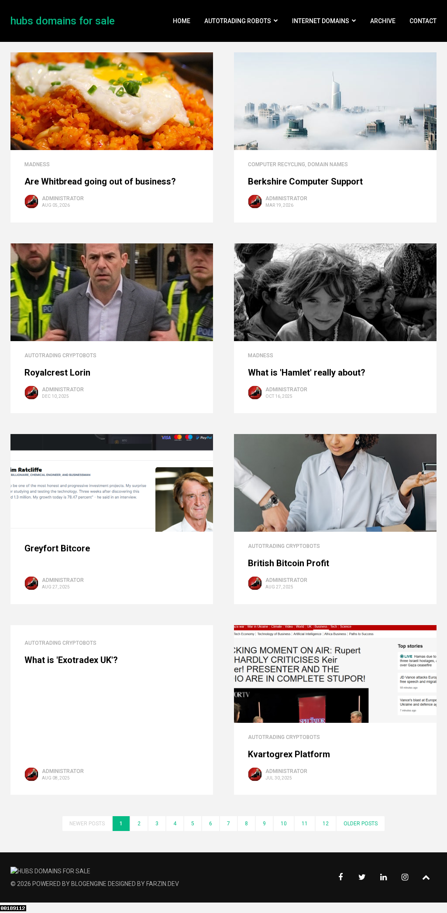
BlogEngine (89, 883)
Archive (382, 20)
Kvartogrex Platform (289, 754)
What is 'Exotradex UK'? (71, 660)
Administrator (63, 198)
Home (181, 20)
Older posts (361, 824)
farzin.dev (162, 883)
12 (326, 824)
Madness (37, 164)
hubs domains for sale (62, 21)
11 (305, 824)
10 (284, 824)
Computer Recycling (276, 164)
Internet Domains (320, 20)
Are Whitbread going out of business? (100, 181)
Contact (423, 20)
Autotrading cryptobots (60, 355)
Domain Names (328, 164)
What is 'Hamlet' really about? (306, 372)
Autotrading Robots (237, 20)
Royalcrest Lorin (57, 372)
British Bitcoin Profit (288, 563)
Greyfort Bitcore (57, 548)
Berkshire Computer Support (305, 181)
